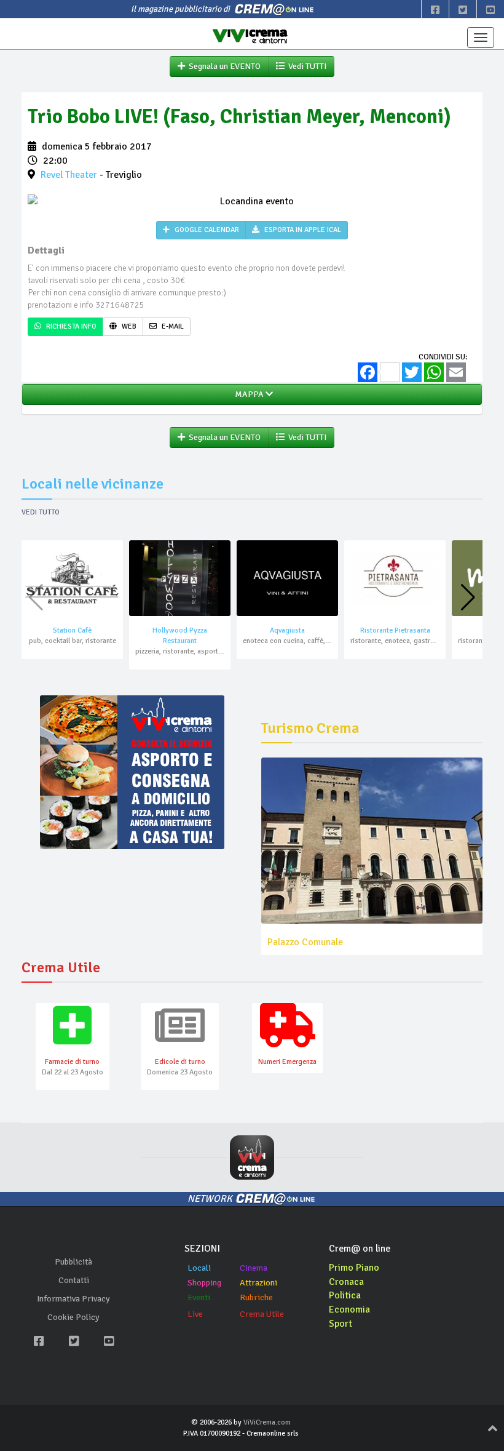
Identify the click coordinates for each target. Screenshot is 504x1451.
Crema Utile (262, 1314)
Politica (345, 1295)
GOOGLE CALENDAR (206, 229)
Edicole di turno (180, 1061)
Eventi (198, 1297)
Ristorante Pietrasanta (395, 630)
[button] (468, 597)
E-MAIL (172, 326)
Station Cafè (72, 630)
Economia (349, 1309)
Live (195, 1314)
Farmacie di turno (72, 1061)
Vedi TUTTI (305, 66)
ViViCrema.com (267, 1422)
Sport (340, 1323)
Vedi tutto (41, 512)
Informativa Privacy (73, 1298)
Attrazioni (258, 1282)
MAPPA (248, 394)
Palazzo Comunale (305, 942)
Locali (199, 1268)
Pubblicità (73, 1262)
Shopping (204, 1282)
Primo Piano (354, 1267)
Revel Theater (69, 175)
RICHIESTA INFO (70, 326)
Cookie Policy (73, 1317)
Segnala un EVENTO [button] (223, 66)
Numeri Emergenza (287, 1061)
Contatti (73, 1280)
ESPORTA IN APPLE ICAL (301, 229)
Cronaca (346, 1282)
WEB (128, 326)
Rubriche (256, 1297)
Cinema (253, 1268)
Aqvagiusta (287, 630)
